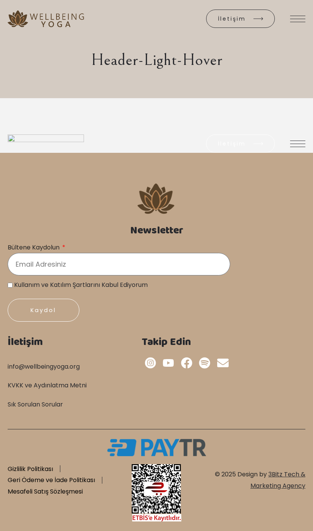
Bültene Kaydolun (34, 247)
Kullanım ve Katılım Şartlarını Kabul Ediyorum (81, 284)
